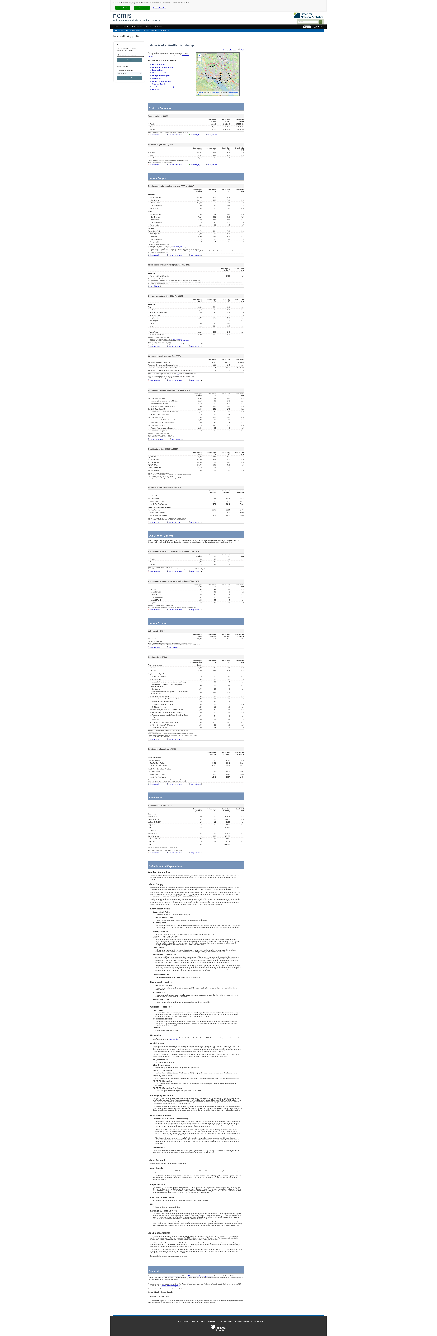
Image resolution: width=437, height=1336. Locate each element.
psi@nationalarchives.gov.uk (170, 1286)
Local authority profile (150, 30)
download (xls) (195, 135)
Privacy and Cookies (225, 1321)
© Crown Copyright (257, 1321)
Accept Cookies (122, 8)
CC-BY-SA (232, 92)
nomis (122, 15)
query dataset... (213, 135)
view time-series (154, 135)
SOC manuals (174, 1039)
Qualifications (156, 78)
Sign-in (306, 27)
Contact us (158, 27)
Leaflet (200, 92)
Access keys (212, 1321)
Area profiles (136, 30)
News (193, 1321)
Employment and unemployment (163, 67)
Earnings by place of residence (162, 81)
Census (148, 27)
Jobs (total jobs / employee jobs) (163, 87)
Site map (186, 1321)
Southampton (164, 30)
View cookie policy (159, 8)
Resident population (158, 64)
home (126, 30)
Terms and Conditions (242, 1321)
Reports (125, 27)
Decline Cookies (142, 8)
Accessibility (201, 1321)
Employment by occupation (161, 76)
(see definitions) (177, 246)
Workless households (159, 73)
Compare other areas (229, 50)
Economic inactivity (158, 70)
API (179, 1321)
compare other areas (175, 135)
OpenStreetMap (216, 92)
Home (117, 27)
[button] (199, 56)
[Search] (320, 22)
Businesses (156, 89)
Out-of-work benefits (159, 84)
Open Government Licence (172, 1276)
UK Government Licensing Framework (200, 1276)
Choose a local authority (125, 71)
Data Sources (137, 27)
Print (242, 50)
